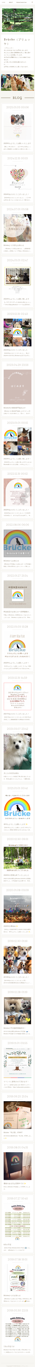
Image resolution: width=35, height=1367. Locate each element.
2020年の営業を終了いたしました (16, 875)
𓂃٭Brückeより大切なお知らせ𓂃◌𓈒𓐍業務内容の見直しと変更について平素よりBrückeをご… (17, 250)
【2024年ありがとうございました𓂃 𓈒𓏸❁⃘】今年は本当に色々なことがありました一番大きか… (17, 199)
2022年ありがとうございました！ (16, 509)
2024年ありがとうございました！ (16, 194)
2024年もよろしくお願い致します (16, 299)
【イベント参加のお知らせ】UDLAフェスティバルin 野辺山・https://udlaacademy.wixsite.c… (17, 1086)
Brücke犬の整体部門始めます (15, 407)
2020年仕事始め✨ (11, 926)
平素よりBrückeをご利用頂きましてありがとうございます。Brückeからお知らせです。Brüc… (17, 616)
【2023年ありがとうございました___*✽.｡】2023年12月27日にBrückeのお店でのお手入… (17, 354)
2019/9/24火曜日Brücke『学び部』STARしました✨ (17, 1137)
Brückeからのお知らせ (12, 1295)
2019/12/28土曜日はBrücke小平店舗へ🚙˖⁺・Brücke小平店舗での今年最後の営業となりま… (17, 1032)
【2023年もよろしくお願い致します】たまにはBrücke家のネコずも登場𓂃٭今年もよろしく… (17, 463)
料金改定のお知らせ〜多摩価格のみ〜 (17, 611)
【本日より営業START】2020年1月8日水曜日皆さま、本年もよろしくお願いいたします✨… (17, 930)
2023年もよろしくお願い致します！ (17, 458)
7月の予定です (9, 1346)
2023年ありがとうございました (16, 350)
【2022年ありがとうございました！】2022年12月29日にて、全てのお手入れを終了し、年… (17, 514)
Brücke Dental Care (22, 2)
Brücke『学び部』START (13, 1132)
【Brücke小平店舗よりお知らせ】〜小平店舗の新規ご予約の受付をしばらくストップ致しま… (17, 565)
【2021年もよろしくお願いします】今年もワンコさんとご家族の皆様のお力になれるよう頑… (17, 828)
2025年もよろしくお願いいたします (17, 143)
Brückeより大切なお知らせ (14, 245)
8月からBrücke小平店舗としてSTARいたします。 (17, 1188)
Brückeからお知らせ (11, 560)
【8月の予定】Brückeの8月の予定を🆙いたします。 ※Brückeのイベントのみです (17, 1249)
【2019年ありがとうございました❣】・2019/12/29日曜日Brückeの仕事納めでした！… (17, 981)
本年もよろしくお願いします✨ (16, 824)
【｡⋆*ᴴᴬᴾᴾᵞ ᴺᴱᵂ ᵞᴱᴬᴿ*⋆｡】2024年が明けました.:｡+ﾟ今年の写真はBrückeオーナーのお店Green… (17, 303)
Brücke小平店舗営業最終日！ (15, 1028)
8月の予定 (7, 1244)
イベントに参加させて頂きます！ (16, 1081)
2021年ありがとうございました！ (16, 713)
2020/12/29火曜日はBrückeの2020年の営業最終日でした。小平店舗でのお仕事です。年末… (17, 880)
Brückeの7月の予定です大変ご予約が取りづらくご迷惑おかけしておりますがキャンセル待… (17, 1351)
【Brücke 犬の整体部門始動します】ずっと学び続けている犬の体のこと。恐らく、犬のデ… (17, 412)
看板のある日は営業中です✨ (15, 1183)
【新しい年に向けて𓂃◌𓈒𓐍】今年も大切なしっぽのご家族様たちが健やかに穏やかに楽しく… (17, 148)
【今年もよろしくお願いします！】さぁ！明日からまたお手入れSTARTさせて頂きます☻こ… (17, 667)
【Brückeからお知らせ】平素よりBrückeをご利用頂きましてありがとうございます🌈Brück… (17, 1300)
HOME (3, 2)
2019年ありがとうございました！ (16, 977)
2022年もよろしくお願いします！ (16, 662)
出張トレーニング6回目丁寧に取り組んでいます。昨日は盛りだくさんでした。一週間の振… (17, 777)
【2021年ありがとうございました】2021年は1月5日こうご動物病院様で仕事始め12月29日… (17, 718)
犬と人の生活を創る (11, 773)
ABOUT (11, 2)
